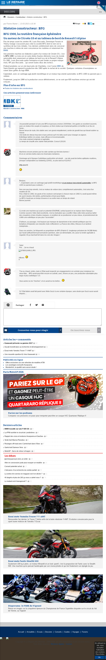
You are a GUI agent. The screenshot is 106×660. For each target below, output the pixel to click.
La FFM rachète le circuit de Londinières (22, 433)
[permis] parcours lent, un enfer (19, 459)
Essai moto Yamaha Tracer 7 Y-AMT (20, 351)
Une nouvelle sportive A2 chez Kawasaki (22, 354)
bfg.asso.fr (23, 165)
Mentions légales (57, 644)
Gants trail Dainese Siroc (16, 447)
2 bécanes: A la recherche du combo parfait (23, 470)
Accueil (21, 632)
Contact (69, 644)
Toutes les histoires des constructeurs (19, 88)
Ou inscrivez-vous (80, 330)
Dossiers (9, 11)
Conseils (58, 632)
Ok (99, 657)
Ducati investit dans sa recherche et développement (26, 347)
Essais (40, 632)
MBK (59, 66)
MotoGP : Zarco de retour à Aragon (20, 451)
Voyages (75, 632)
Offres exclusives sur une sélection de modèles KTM (25, 363)
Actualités (31, 632)
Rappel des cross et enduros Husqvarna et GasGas (26, 436)
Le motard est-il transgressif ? (18, 481)
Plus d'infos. (100, 654)
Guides (67, 632)
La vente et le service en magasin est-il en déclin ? (26, 474)
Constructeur (20, 17)
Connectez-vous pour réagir (33, 330)
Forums (85, 632)
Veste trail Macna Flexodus (17, 440)
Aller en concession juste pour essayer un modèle (26, 463)
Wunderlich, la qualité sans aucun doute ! (21, 367)
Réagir (77, 24)
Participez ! (95, 455)
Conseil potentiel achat (16, 466)
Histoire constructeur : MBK (13, 107)
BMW (5, 50)
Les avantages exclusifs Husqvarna (19, 365)
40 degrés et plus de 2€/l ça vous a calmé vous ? (25, 478)
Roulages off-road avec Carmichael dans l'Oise (24, 444)
